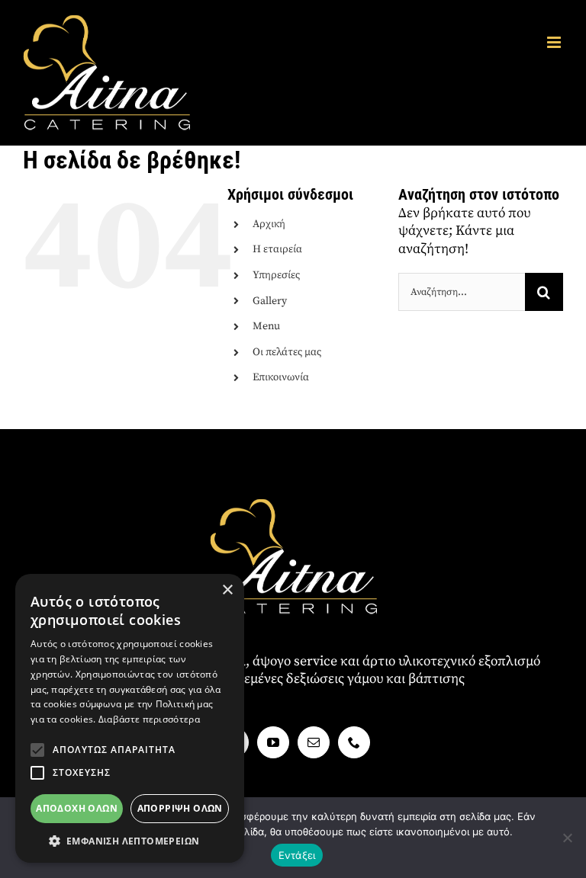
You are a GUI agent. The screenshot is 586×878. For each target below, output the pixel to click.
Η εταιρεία (277, 249)
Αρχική (269, 224)
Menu (266, 326)
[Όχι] (567, 837)
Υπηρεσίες (276, 275)
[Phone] (354, 742)
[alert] (129, 718)
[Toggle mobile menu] (555, 42)
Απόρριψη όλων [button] (180, 808)
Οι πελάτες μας (287, 352)
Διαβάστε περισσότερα (149, 719)
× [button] (227, 590)
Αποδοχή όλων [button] (77, 808)
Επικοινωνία (281, 377)
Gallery (270, 301)
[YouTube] (273, 742)
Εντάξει (297, 855)
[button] (37, 750)
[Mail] (314, 742)
